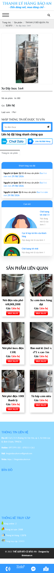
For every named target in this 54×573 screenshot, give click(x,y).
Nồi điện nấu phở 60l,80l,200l (13, 302)
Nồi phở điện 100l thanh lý (13, 398)
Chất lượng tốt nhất (30, 248)
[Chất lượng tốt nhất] (12, 248)
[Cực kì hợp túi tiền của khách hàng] (12, 234)
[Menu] (5, 15)
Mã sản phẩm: (7, 98)
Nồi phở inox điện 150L (13, 350)
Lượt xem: (6, 112)
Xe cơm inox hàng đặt (41, 302)
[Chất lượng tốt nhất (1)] (21, 216)
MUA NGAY (13, 313)
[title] (8, 568)
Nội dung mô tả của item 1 (44, 221)
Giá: (3, 105)
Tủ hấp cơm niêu (41, 396)
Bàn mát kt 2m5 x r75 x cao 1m (41, 350)
